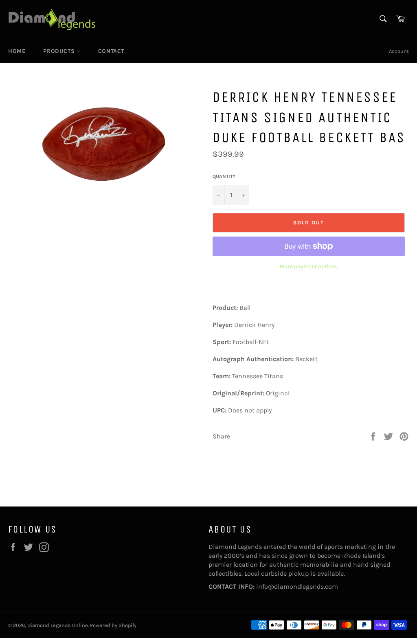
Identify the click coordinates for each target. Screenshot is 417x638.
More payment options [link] (309, 266)
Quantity (224, 176)
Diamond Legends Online (57, 625)
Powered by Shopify (113, 625)
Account (399, 51)
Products (59, 51)
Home (16, 51)
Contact (111, 51)
